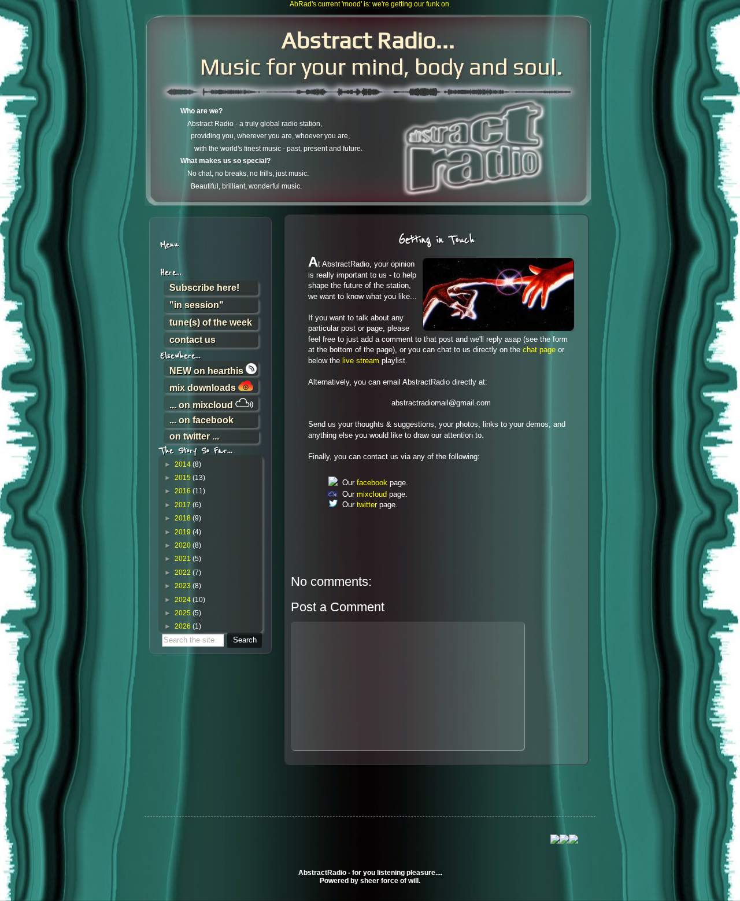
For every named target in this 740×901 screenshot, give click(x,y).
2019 (183, 532)
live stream (360, 360)
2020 (183, 545)
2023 (183, 586)
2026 (183, 626)
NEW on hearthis (207, 370)
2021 (183, 559)
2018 (183, 518)
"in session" (196, 305)
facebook (372, 482)
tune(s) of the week (210, 322)
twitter (367, 504)
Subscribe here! (204, 288)
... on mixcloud (202, 404)
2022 (183, 572)
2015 (183, 478)
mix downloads (203, 387)
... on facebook (201, 420)
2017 (183, 505)
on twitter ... (194, 436)
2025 (183, 613)
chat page (539, 349)
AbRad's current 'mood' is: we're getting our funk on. (370, 4)
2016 (183, 491)
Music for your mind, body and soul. (368, 53)
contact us (192, 340)
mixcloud (372, 494)
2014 (183, 464)
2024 (183, 600)
